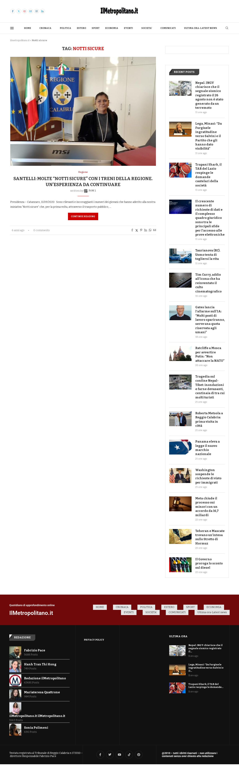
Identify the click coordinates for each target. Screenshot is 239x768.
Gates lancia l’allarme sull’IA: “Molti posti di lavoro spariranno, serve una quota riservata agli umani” (210, 319)
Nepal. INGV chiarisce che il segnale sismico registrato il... (205, 648)
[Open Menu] (12, 28)
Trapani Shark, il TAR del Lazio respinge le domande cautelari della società (208, 175)
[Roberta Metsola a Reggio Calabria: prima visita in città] (180, 418)
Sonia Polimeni (36, 727)
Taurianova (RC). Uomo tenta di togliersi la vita (207, 255)
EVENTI (128, 28)
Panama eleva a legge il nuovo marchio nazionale (207, 448)
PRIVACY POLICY (94, 640)
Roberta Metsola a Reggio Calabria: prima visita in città (209, 419)
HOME (27, 28)
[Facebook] (12, 11)
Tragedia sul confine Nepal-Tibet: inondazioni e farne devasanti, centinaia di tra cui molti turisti (210, 387)
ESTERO (81, 28)
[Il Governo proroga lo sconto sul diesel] (180, 564)
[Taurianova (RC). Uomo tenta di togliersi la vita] (180, 255)
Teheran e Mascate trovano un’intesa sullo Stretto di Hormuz (210, 537)
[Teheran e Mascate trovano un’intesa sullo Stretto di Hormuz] (180, 536)
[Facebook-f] (100, 755)
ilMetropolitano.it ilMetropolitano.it (37, 716)
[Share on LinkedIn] (145, 230)
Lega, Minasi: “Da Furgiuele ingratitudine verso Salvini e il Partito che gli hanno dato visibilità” (208, 136)
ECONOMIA (111, 28)
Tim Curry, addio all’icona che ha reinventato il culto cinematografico (208, 283)
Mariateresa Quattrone (42, 692)
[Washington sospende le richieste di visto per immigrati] (180, 475)
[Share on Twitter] (136, 230)
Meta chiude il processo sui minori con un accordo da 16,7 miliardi (207, 507)
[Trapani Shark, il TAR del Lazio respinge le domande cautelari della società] (180, 170)
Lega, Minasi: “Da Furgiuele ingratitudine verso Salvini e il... (206, 667)
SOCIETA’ (146, 28)
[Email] (30, 11)
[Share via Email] (154, 230)
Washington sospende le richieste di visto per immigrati (208, 476)
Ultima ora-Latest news (200, 28)
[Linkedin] (42, 11)
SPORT (96, 28)
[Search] (227, 28)
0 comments (41, 230)
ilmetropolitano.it (20, 40)
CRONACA (45, 28)
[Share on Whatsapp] (150, 230)
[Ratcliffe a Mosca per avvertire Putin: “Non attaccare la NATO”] (180, 353)
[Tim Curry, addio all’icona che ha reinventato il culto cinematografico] (180, 280)
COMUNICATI (168, 28)
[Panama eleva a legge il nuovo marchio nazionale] (180, 447)
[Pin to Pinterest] (141, 230)
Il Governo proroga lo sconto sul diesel (209, 563)
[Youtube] (24, 11)
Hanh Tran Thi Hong (40, 664)
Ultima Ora (178, 636)
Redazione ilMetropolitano (45, 678)
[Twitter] (18, 11)
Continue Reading (83, 216)
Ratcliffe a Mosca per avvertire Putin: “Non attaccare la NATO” (209, 354)
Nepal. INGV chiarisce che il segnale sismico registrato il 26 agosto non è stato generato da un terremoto (209, 95)
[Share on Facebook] (132, 230)
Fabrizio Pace (34, 650)
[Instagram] (36, 11)
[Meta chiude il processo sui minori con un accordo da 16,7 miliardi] (180, 503)
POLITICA (65, 28)
